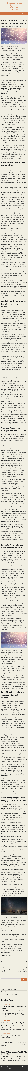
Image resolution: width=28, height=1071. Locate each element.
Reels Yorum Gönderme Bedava (8, 989)
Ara (2, 977)
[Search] (25, 13)
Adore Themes (13, 1069)
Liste (2, 986)
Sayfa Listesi (4, 991)
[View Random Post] (22, 13)
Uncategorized (11, 955)
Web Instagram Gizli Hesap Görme (9, 994)
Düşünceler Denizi (14, 4)
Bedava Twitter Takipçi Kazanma (8, 983)
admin (21, 26)
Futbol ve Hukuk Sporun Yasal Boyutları (13, 1023)
